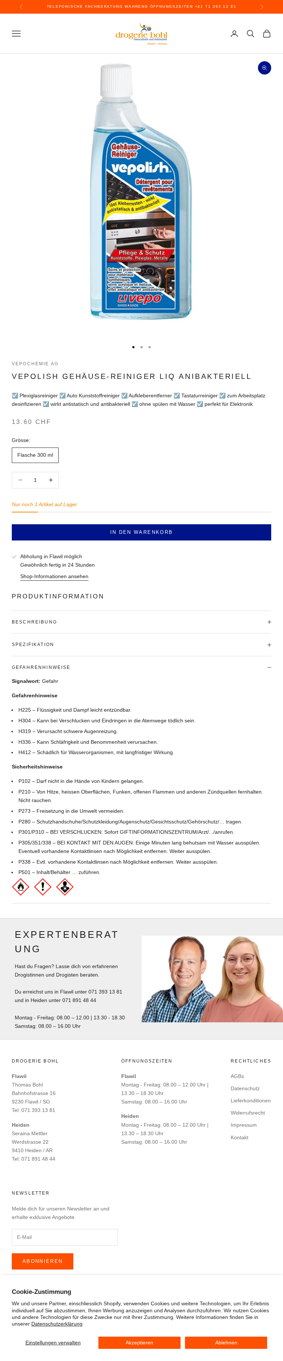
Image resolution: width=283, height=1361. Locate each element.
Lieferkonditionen (251, 1100)
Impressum (244, 1125)
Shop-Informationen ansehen (54, 576)
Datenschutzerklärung (57, 1324)
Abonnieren (42, 1261)
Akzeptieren (139, 1343)
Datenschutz (245, 1088)
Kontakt (239, 1137)
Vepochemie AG (35, 363)
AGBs (237, 1076)
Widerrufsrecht (248, 1113)
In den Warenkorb (141, 532)
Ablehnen (226, 1343)
